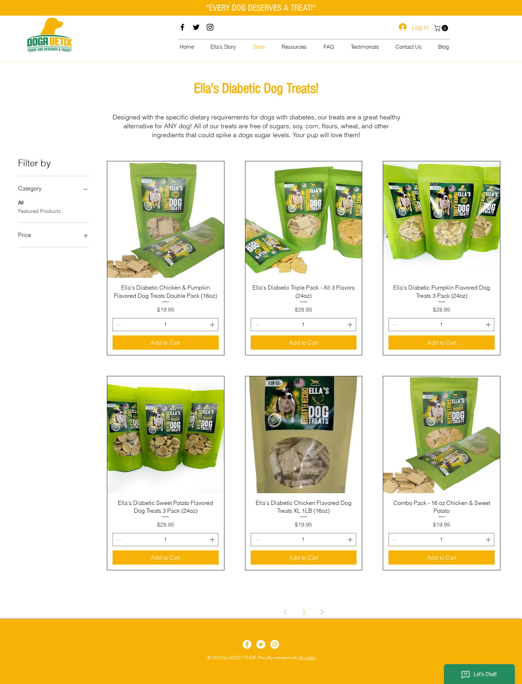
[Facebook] (182, 27)
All (20, 202)
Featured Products (39, 211)
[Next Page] (322, 612)
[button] (442, 28)
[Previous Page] (285, 612)
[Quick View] (165, 219)
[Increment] (212, 324)
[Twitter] (196, 27)
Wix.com (307, 657)
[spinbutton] (165, 324)
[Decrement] (118, 324)
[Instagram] (210, 27)
